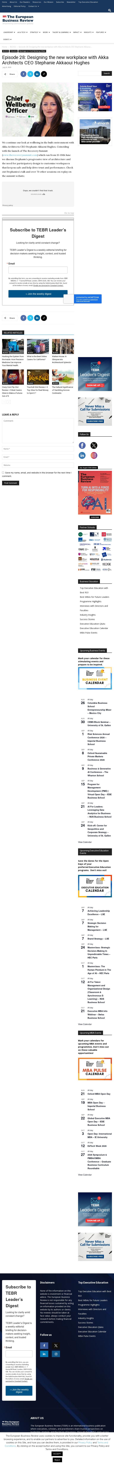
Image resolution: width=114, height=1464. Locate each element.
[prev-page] (4, 402)
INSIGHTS (87, 32)
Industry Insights (88, 614)
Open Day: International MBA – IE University (100, 1135)
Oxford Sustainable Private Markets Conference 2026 (97, 756)
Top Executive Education (88, 2)
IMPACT (76, 32)
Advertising (6, 6)
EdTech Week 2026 (97, 1145)
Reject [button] (57, 1460)
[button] (109, 10)
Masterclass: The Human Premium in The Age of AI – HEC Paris (99, 970)
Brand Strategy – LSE (98, 938)
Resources (37, 2)
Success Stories (87, 619)
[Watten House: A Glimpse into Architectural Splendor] (63, 346)
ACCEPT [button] (57, 1454)
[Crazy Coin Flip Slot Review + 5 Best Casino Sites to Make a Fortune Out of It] (13, 377)
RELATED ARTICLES (13, 333)
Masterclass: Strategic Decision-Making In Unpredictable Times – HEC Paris (99, 952)
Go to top (69, 213)
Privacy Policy (85, 1442)
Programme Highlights (90, 601)
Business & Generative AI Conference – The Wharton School (99, 772)
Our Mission (48, 2)
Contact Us (32, 6)
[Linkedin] (37, 74)
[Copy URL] (44, 74)
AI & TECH (21, 32)
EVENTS (6, 39)
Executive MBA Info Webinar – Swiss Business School (97, 1014)
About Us (13, 2)
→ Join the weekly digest (38, 293)
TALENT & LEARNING (60, 32)
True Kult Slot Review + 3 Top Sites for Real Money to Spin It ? (37, 390)
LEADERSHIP (8, 32)
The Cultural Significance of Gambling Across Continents (62, 390)
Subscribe (60, 2)
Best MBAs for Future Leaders (94, 597)
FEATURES (100, 32)
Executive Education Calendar (94, 628)
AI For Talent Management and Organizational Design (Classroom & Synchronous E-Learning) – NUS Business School (99, 992)
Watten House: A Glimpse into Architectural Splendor (61, 359)
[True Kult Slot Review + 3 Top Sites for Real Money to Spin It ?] (38, 377)
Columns (14, 51)
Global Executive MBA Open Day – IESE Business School (99, 1121)
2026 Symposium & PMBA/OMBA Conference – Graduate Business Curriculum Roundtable (99, 1161)
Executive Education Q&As (92, 623)
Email (11, 263)
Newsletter (71, 2)
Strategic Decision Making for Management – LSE (97, 926)
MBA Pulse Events (88, 632)
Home (4, 2)
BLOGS (13, 47)
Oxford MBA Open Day (99, 1093)
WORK (45, 32)
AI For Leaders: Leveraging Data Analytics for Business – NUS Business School (99, 811)
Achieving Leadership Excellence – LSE (99, 912)
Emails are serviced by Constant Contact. (48, 285)
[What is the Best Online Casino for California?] (38, 346)
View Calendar (85, 841)
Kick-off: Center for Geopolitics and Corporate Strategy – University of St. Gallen (99, 830)
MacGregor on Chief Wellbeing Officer (32, 51)
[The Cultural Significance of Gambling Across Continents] (63, 377)
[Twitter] (30, 74)
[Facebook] (23, 74)
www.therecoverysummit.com (20, 155)
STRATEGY (34, 32)
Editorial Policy (20, 6)
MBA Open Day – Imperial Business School (97, 1106)
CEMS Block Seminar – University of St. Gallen (99, 723)
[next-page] (9, 402)
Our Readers (25, 2)
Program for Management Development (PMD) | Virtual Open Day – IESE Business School (100, 791)
